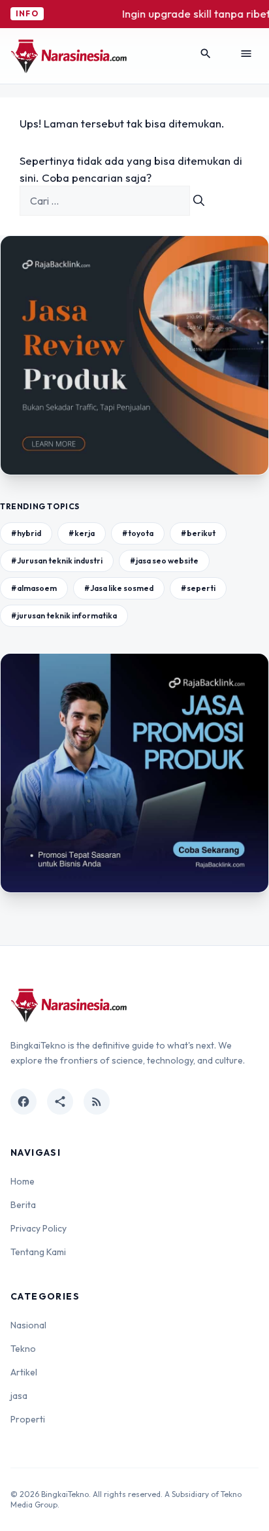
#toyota (137, 533)
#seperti (198, 588)
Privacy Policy (38, 1228)
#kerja (82, 533)
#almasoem (34, 588)
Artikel (23, 1372)
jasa (18, 1396)
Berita (23, 1205)
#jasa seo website (164, 560)
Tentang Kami (38, 1252)
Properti (27, 1419)
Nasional (28, 1325)
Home (22, 1181)
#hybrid (26, 533)
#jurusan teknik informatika (64, 615)
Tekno (23, 1348)
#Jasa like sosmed (118, 588)
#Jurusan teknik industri (57, 560)
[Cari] (199, 201)
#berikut (198, 533)
